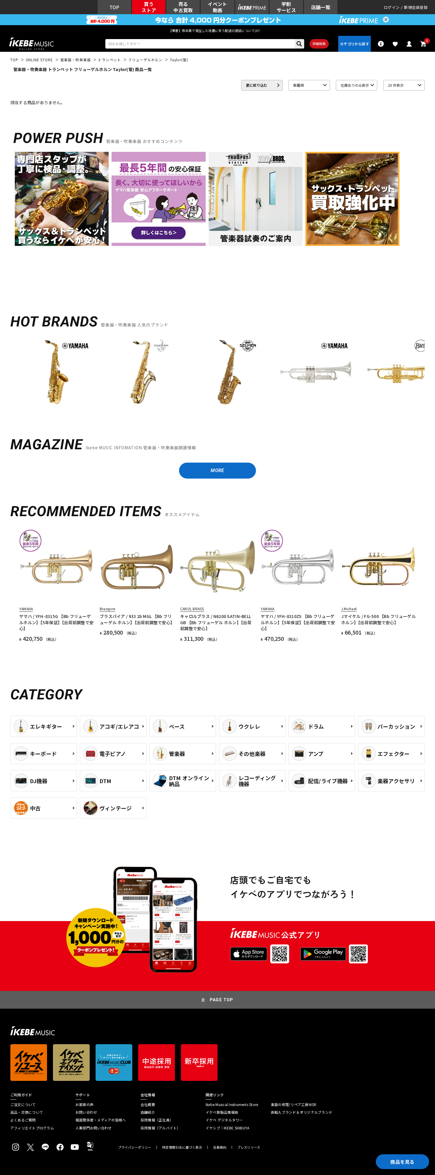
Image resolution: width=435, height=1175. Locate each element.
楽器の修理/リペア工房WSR (293, 1104)
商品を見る (402, 1161)
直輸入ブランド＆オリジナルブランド (301, 1112)
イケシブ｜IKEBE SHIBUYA (227, 1128)
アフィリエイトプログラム (32, 1128)
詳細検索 (319, 43)
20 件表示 (396, 85)
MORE (217, 470)
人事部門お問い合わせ (93, 1128)
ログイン (391, 7)
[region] (217, 374)
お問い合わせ (86, 1112)
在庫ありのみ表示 (355, 85)
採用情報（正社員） (157, 1120)
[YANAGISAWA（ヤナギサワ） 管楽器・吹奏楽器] (143, 372)
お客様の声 (84, 1104)
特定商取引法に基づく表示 (182, 1147)
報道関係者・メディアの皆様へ (100, 1120)
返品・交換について (26, 1112)
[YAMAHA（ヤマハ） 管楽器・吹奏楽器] (56, 372)
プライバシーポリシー (134, 1147)
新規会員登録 (416, 7)
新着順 (298, 85)
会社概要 (148, 1104)
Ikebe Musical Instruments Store (232, 1104)
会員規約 (219, 1147)
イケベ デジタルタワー (224, 1120)
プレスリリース (248, 1147)
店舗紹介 (148, 1112)
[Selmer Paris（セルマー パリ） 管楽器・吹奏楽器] (229, 372)
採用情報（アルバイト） (161, 1128)
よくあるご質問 (23, 1120)
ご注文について (23, 1104)
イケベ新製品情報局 (222, 1112)
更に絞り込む (256, 85)
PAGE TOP (221, 999)
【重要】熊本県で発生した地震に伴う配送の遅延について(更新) (217, 30)
